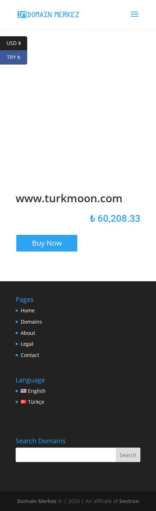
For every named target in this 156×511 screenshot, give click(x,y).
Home (28, 310)
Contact (30, 355)
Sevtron (129, 501)
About (28, 332)
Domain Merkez (37, 501)
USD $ (17, 43)
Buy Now (47, 243)
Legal (27, 343)
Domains (31, 321)
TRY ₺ (17, 57)
